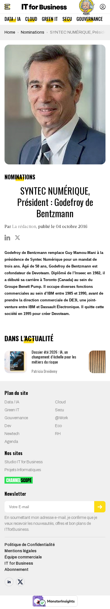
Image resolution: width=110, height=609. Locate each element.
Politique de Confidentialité (30, 545)
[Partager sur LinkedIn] (7, 237)
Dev (8, 426)
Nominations (32, 32)
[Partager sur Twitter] (17, 237)
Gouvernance (89, 19)
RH (58, 434)
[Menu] (7, 7)
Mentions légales (20, 551)
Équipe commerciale (23, 557)
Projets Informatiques (23, 470)
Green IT (50, 19)
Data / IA (13, 19)
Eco (58, 426)
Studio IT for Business (24, 462)
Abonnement (16, 569)
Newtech (12, 434)
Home (10, 32)
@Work (61, 418)
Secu (67, 19)
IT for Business (19, 563)
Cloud (31, 19)
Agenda (11, 442)
